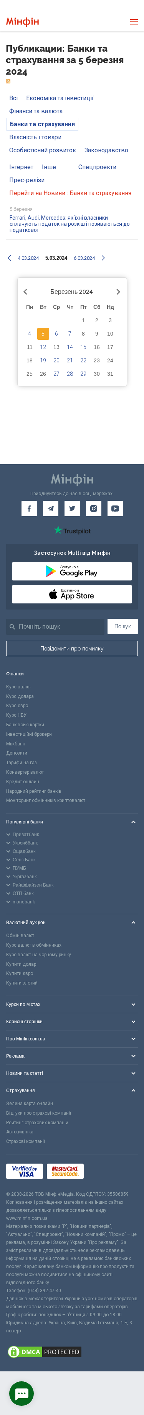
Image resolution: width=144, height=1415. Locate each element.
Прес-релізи (27, 180)
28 (70, 374)
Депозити (16, 753)
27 (56, 374)
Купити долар (21, 964)
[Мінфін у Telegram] (50, 508)
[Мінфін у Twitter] (72, 508)
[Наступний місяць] (117, 292)
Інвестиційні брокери (29, 734)
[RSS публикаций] (8, 81)
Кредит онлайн (22, 781)
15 (83, 347)
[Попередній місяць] (26, 292)
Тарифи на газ (21, 762)
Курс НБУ (16, 715)
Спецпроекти (97, 167)
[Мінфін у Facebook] (29, 508)
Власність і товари (35, 137)
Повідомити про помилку (72, 649)
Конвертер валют (25, 772)
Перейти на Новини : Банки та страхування (70, 193)
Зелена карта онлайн (29, 1103)
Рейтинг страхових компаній (37, 1122)
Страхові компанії (25, 1141)
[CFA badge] (105, 1173)
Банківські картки (25, 724)
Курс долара (20, 696)
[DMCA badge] (72, 1353)
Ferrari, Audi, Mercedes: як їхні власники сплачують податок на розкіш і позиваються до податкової (70, 224)
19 (43, 360)
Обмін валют (20, 935)
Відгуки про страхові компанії (38, 1113)
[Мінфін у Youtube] (115, 508)
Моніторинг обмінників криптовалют (45, 800)
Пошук (122, 626)
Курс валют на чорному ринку (38, 954)
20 (56, 360)
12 (43, 347)
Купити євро (19, 973)
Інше (49, 167)
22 (83, 360)
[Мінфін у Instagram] (93, 508)
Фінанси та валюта (36, 111)
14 (70, 347)
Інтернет (21, 167)
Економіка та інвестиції (60, 98)
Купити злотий (22, 983)
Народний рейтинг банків (33, 791)
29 (83, 374)
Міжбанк (15, 744)
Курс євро (17, 705)
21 (70, 360)
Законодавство (106, 150)
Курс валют (18, 687)
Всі (13, 98)
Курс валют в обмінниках (33, 945)
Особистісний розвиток (42, 150)
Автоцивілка (19, 1132)
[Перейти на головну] (22, 22)
